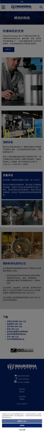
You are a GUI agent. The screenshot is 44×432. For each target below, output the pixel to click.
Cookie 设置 (22, 429)
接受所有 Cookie (22, 421)
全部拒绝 (22, 425)
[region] (22, 421)
